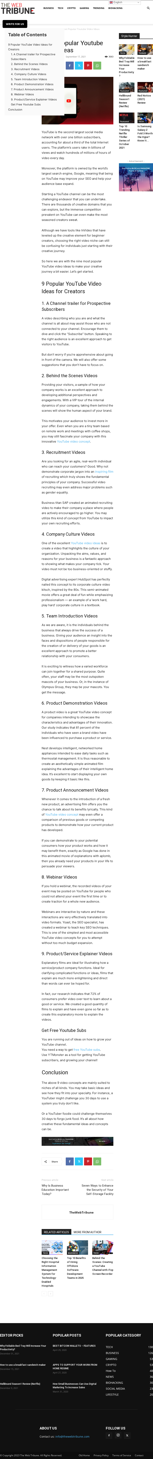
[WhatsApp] (97, 66)
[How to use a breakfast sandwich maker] (145, 49)
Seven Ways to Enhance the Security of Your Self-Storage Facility (97, 1190)
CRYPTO (71, 8)
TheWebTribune (81, 1212)
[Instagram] (118, 1435)
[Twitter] (79, 66)
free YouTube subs (87, 1050)
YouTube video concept (73, 441)
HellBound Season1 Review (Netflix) (20, 1384)
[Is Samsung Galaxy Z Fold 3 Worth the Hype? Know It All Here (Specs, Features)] (145, 118)
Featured (124, 90)
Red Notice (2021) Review (144, 99)
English (117, 2)
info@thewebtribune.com (72, 1436)
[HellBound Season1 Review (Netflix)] (126, 87)
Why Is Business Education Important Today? (55, 1190)
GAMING (84, 8)
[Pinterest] (88, 66)
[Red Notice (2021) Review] (145, 87)
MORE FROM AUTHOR (87, 1232)
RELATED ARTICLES (56, 1232)
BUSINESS (48, 8)
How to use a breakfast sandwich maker (23, 1365)
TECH (60, 8)
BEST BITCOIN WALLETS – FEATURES (74, 1345)
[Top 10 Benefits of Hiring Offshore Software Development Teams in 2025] (77, 1247)
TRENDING (98, 8)
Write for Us (15, 24)
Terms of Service (121, 1455)
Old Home (84, 1455)
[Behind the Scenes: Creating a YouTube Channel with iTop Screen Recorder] (102, 1247)
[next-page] (50, 1293)
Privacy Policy (101, 1455)
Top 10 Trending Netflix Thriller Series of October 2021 (124, 137)
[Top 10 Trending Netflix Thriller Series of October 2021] (126, 118)
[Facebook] (70, 66)
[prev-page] (44, 1293)
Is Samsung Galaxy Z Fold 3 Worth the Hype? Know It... (145, 133)
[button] (148, 8)
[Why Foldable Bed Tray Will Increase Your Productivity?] (126, 49)
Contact (139, 1455)
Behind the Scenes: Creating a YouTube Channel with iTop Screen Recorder (102, 1266)
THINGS (142, 53)
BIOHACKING (115, 8)
